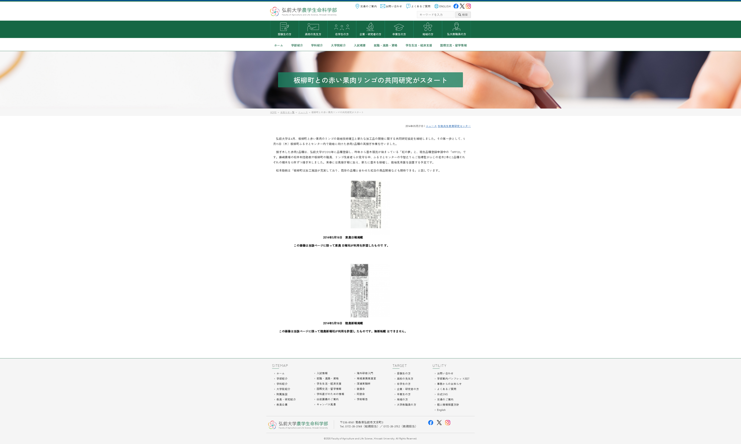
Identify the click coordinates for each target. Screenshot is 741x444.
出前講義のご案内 (328, 399)
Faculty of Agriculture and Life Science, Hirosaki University (362, 438)
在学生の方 (342, 29)
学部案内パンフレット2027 (453, 378)
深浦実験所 (364, 383)
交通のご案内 (368, 6)
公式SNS (442, 394)
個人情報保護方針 (448, 404)
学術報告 (362, 399)
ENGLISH (445, 6)
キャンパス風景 (326, 404)
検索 (464, 15)
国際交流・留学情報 (453, 45)
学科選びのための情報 (330, 394)
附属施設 (282, 394)
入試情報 (322, 373)
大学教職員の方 (456, 29)
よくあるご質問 (421, 6)
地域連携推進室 (366, 378)
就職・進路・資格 (385, 45)
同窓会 (361, 394)
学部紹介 (297, 45)
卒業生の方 (399, 29)
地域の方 (428, 29)
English (441, 410)
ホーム (278, 45)
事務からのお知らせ (449, 384)
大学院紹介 (338, 45)
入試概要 (360, 45)
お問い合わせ (394, 6)
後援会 (361, 389)
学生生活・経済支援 (419, 45)
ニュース (431, 126)
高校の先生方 (313, 29)
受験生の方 (284, 29)
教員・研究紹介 (286, 399)
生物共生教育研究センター (454, 126)
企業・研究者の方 (370, 29)
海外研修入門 (365, 373)
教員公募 (282, 404)
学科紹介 (317, 45)
